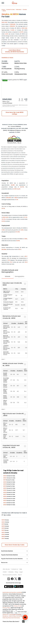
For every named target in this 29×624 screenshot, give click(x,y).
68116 (5, 484)
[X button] (16, 579)
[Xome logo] (14, 3)
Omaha (25, 9)
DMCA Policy (12, 616)
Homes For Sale (10, 9)
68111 (4, 480)
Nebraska (18, 9)
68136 (5, 476)
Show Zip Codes (14, 545)
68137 (5, 494)
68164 (5, 490)
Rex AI (20, 575)
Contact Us (14, 569)
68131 (4, 486)
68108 (5, 498)
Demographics (19, 276)
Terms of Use (17, 606)
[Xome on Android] (18, 586)
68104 (5, 478)
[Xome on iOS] (9, 586)
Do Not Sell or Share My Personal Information (13, 617)
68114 (5, 502)
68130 (4, 10)
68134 (5, 488)
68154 (5, 496)
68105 (5, 492)
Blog (16, 572)
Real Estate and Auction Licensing (12, 592)
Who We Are (6, 569)
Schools (7, 276)
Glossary (11, 572)
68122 (5, 500)
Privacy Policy (6, 607)
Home (3, 9)
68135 (5, 482)
